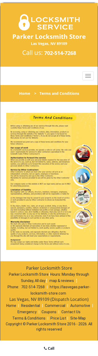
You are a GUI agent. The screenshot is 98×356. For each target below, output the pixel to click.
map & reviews (62, 281)
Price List (58, 318)
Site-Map (78, 318)
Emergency (27, 312)
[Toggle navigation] (88, 75)
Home (24, 93)
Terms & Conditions (28, 318)
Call (50, 348)
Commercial (55, 305)
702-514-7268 (60, 52)
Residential (30, 305)
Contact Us (70, 312)
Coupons (49, 312)
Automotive (80, 305)
